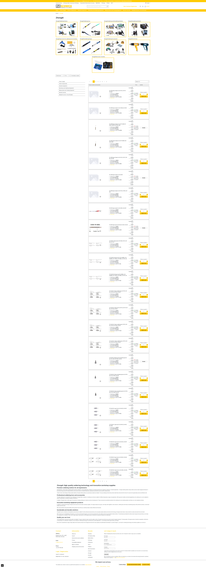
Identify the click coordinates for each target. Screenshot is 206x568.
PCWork (108, 3)
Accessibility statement (76, 542)
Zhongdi (89, 553)
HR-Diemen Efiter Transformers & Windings (71, 3)
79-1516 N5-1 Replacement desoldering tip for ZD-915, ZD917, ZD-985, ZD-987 (118, 358)
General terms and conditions (78, 538)
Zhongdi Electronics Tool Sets (98, 56)
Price (66, 75)
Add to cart (143, 96)
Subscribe (106, 554)
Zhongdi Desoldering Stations (134, 21)
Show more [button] (112, 98)
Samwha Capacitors (63, 85)
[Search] (107, 6)
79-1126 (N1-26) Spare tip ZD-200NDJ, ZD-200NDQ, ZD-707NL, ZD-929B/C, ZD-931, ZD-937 (118, 275)
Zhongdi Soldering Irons (85, 21)
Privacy (73, 540)
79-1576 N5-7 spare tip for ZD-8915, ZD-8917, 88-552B (118, 425)
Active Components (63, 83)
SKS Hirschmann (91, 548)
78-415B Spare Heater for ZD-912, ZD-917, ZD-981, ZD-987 (118, 158)
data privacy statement (120, 557)
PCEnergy (103, 3)
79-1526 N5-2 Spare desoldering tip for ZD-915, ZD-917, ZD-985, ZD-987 (118, 375)
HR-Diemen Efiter (91, 535)
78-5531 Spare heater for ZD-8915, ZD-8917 (117, 208)
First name (106, 535)
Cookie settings (122, 564)
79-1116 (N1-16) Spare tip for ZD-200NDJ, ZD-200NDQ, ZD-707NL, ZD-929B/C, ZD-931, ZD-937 (118, 258)
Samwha (90, 533)
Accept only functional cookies (134, 564)
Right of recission (75, 544)
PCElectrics (90, 542)
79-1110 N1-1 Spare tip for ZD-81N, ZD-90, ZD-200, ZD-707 (118, 241)
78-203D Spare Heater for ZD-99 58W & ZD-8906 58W (118, 141)
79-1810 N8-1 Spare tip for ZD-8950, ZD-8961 (118, 457)
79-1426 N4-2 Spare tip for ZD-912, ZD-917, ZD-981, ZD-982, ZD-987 (118, 308)
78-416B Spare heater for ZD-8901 (116, 174)
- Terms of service (103, 566)
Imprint (73, 535)
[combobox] (96, 6)
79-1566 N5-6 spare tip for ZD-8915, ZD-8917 (118, 408)
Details (143, 127)
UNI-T (112, 3)
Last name (106, 539)
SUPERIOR (90, 557)
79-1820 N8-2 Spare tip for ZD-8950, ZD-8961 (118, 470)
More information (88, 564)
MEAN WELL (98, 3)
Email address (106, 543)
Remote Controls (62, 92)
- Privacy (108, 566)
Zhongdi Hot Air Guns (132, 38)
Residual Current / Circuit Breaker (66, 94)
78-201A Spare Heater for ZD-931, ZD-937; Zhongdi (117, 91)
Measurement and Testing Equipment (66, 90)
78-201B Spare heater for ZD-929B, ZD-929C (118, 107)
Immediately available (75, 75)
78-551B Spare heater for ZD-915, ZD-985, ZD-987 (118, 191)
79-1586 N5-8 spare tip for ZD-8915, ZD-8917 (118, 441)
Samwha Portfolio (59, 3)
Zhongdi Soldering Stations (61, 21)
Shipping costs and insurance (78, 546)
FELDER (89, 555)
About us (74, 533)
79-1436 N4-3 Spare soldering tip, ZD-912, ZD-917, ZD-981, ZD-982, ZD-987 (118, 325)
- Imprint (97, 566)
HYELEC (89, 550)
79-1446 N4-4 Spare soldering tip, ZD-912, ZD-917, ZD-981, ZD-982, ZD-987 (118, 342)
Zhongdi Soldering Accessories (110, 38)
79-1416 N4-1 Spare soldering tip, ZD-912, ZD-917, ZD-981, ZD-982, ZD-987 (118, 292)
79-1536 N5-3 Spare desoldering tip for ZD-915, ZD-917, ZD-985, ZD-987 (118, 392)
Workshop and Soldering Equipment (66, 88)
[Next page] (104, 81)
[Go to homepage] (64, 6)
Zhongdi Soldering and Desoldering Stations (113, 21)
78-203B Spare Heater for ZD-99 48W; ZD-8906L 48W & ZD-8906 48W (117, 125)
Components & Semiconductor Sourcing (87, 3)
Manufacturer (58, 75)
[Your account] (143, 6)
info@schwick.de (59, 542)
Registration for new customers (62, 556)
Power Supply (62, 81)
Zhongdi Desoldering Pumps (86, 38)
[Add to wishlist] (100, 96)
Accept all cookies (146, 564)
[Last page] (107, 81)
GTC (114, 557)
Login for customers (60, 554)
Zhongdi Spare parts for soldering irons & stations (66, 38)
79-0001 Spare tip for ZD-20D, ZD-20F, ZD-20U (118, 224)
